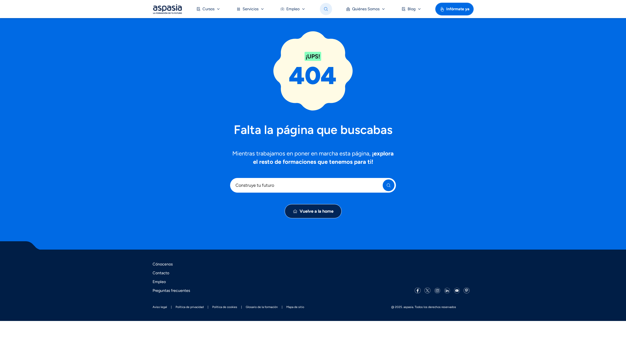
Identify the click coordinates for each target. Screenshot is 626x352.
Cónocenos (163, 264)
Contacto (161, 273)
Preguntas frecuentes (171, 290)
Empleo (159, 281)
